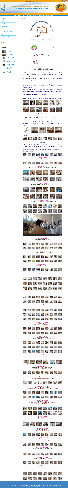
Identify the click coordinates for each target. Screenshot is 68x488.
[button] (42, 225)
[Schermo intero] (60, 235)
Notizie (24, 15)
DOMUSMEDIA (33, 486)
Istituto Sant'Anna (11, 61)
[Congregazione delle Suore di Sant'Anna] (3, 7)
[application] (42, 225)
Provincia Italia (10, 54)
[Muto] (59, 235)
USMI (8, 44)
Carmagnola (9, 51)
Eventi (19, 15)
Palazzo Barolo (10, 47)
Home (15, 15)
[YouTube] (66, 1)
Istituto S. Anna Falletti (10, 65)
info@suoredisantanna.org (57, 485)
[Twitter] (64, 1)
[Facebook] (62, 1)
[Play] (23, 235)
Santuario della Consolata (10, 58)
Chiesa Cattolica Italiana (10, 68)
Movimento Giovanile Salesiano (9, 71)
